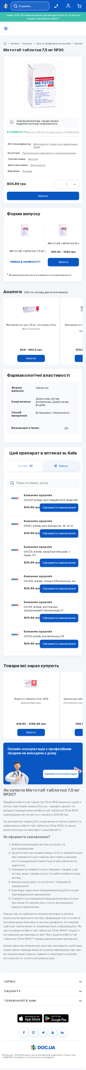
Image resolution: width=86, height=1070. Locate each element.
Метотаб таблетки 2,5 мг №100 (25, 251)
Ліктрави (27, 171)
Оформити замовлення (59, 507)
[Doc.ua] (5, 6)
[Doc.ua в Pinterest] (62, 1032)
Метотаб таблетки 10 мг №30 (63, 243)
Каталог (25, 43)
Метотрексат (38, 165)
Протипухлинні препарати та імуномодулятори (49, 153)
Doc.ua (9, 1055)
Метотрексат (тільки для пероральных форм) (55, 145)
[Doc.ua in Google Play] (56, 1018)
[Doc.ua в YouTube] (52, 1032)
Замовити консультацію (60, 773)
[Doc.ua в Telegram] (43, 1032)
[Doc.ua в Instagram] (33, 1032)
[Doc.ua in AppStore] (29, 1018)
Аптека (13, 43)
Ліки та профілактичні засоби (51, 43)
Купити (43, 196)
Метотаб (33, 159)
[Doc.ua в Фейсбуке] (24, 1032)
